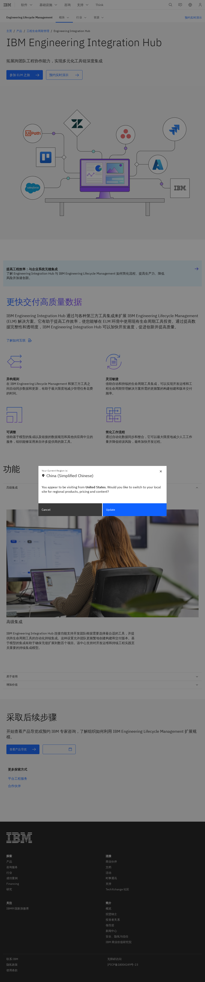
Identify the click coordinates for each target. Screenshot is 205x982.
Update (110, 509)
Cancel (46, 509)
